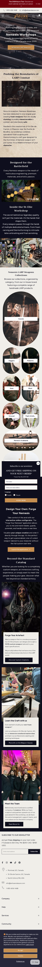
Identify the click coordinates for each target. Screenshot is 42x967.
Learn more (30, 945)
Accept (20, 950)
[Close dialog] (38, 463)
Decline (20, 956)
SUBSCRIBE (21, 500)
